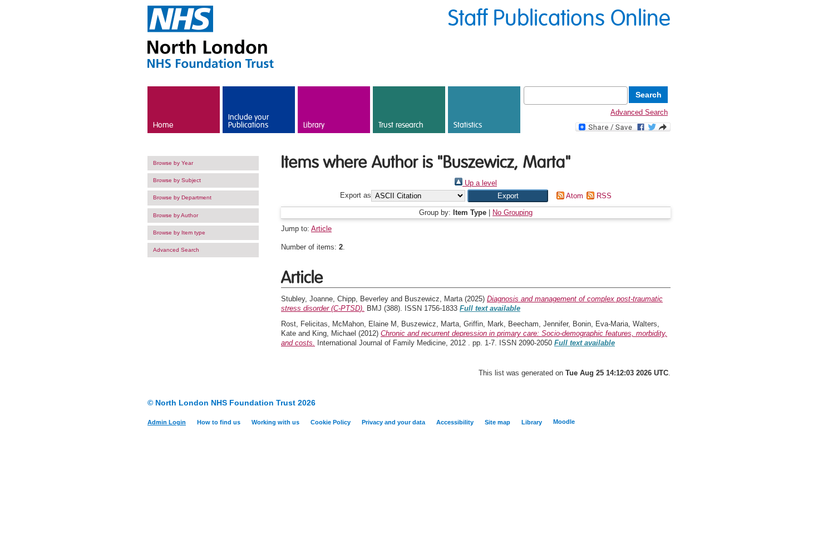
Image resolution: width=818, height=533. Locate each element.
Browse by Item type (179, 232)
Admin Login (166, 422)
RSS (603, 196)
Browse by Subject (177, 180)
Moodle (564, 421)
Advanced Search (639, 112)
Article (321, 228)
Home (163, 125)
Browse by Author (175, 215)
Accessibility (455, 422)
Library (313, 125)
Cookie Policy (331, 422)
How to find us (218, 422)
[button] (507, 195)
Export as (355, 195)
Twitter (664, 403)
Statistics (468, 125)
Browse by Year (173, 163)
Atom (573, 196)
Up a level (479, 183)
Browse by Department (182, 197)
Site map (497, 422)
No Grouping (512, 212)
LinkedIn (644, 403)
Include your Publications (248, 121)
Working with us (275, 422)
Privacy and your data (393, 422)
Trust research (400, 125)
